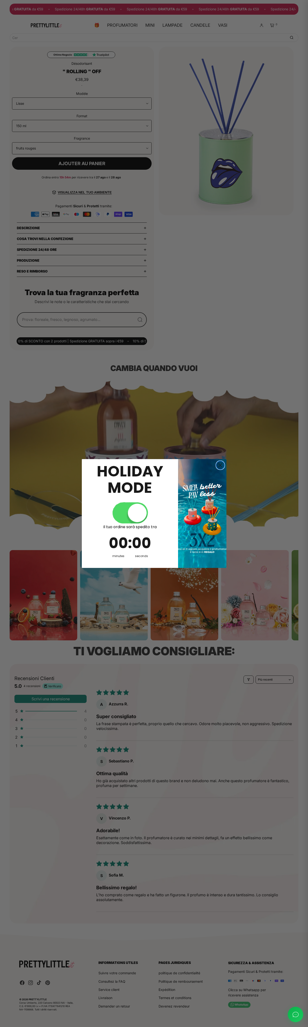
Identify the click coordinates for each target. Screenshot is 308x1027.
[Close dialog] (220, 465)
